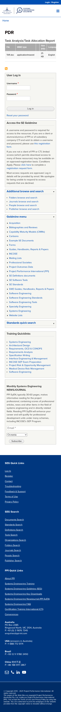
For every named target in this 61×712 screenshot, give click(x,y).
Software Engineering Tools (23, 302)
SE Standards (16, 284)
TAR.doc (10, 55)
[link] (30, 192)
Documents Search (14, 519)
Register (55, 2)
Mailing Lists (15, 258)
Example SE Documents (21, 240)
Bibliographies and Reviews (23, 227)
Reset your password (17, 115)
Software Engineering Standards (25, 297)
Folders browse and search (23, 197)
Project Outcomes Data (21, 267)
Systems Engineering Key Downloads (23, 594)
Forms (12, 245)
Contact (9, 481)
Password (11, 94)
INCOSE (13, 253)
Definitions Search (14, 530)
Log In (8, 471)
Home (5, 20)
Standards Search (13, 524)
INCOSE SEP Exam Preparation (25, 362)
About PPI (10, 578)
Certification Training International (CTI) (24, 609)
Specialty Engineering (20, 306)
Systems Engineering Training (19, 583)
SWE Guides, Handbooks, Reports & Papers (31, 289)
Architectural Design (19, 345)
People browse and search (23, 205)
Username (12, 83)
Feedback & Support (15, 491)
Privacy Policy (12, 501)
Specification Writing (19, 355)
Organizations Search (15, 540)
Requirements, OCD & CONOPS (25, 348)
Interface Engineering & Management (28, 358)
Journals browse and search (23, 201)
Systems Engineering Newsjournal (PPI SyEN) (27, 599)
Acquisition (14, 223)
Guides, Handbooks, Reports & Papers (28, 249)
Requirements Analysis (21, 352)
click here (26, 164)
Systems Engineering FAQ (18, 604)
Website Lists (15, 315)
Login (47, 2)
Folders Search (12, 545)
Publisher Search (13, 560)
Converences (11, 614)
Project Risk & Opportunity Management (29, 365)
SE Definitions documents (22, 275)
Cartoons (14, 236)
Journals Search (13, 550)
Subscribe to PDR (6, 68)
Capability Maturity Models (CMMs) (27, 231)
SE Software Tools (18, 280)
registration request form (19, 168)
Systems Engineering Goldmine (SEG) (23, 588)
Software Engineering (20, 293)
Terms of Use (11, 496)
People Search (12, 555)
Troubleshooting (13, 486)
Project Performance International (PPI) (29, 271)
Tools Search (11, 535)
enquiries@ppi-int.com (16, 633)
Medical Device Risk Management (26, 368)
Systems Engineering (20, 311)
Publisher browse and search (24, 209)
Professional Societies (20, 262)
